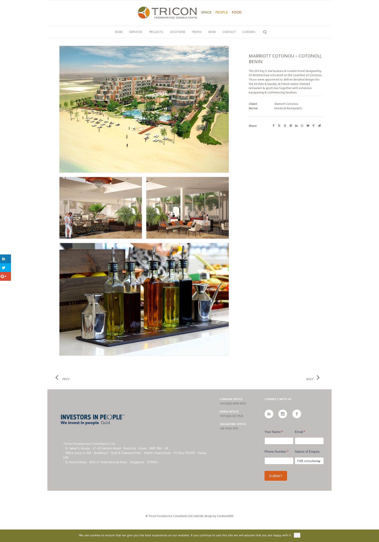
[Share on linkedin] (296, 125)
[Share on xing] (313, 125)
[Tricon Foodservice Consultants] (189, 13)
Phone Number (276, 451)
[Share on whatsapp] (302, 125)
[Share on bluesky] (307, 125)
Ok (297, 535)
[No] (373, 536)
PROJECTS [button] (156, 32)
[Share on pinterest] (290, 125)
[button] (265, 32)
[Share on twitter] (279, 125)
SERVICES (136, 32)
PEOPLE (197, 32)
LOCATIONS (178, 32)
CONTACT (229, 32)
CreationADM (225, 516)
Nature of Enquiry (307, 451)
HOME (119, 32)
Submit (275, 476)
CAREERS (249, 32)
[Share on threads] (285, 125)
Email (300, 432)
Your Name (274, 432)
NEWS (212, 32)
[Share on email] (319, 125)
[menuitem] (118, 32)
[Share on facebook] (273, 125)
